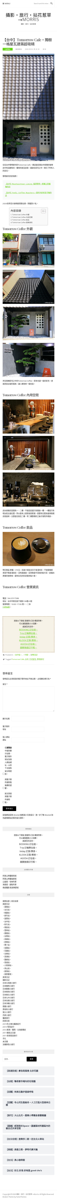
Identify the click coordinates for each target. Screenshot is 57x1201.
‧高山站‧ (7, 968)
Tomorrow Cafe (18, 659)
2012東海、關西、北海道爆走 (14, 1030)
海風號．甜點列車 (9, 884)
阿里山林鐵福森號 (9, 879)
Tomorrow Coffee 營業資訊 (22, 222)
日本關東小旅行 (9, 989)
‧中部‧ (26, 655)
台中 (26, 659)
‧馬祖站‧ (7, 962)
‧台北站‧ (7, 910)
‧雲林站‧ (7, 930)
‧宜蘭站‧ (7, 948)
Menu (7, 3)
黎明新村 (40, 659)
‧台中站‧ (7, 49)
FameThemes (21, 1197)
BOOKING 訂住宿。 (28, 629)
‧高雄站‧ (7, 939)
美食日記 (6, 977)
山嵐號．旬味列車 (9, 881)
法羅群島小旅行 (9, 1044)
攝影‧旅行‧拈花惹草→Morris (28, 17)
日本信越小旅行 (9, 1000)
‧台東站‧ (7, 953)
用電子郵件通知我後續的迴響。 (8, 783)
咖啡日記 (33, 655)
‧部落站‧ (7, 971)
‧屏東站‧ (7, 942)
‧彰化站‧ (7, 924)
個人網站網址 (6, 738)
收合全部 (14, 901)
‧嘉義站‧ (7, 933)
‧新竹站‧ (7, 915)
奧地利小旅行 (8, 1009)
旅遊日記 (6, 904)
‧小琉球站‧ (8, 965)
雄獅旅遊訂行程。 (28, 647)
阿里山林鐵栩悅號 (9, 876)
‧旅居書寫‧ (8, 974)
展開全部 (6, 901)
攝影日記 (6, 980)
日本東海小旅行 (9, 992)
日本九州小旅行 (9, 997)
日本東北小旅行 (9, 995)
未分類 (5, 1041)
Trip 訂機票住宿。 (28, 633)
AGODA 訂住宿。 (28, 644)
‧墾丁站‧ (7, 945)
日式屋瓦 (32, 659)
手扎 (4, 1038)
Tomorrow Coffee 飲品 (20, 220)
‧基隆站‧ (7, 907)
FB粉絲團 (6, 607)
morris (19, 49)
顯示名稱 (6, 718)
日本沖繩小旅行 (9, 1003)
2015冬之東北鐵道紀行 (12, 1024)
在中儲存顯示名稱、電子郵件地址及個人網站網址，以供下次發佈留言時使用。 (8, 760)
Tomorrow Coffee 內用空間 (22, 217)
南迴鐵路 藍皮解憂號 (11, 887)
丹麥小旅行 (7, 1015)
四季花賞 (6, 1021)
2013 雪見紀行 (8, 1027)
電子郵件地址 (6, 727)
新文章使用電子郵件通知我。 (8, 798)
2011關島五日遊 (9, 1033)
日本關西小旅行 (9, 986)
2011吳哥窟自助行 (10, 1035)
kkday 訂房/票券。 (28, 636)
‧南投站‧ (7, 927)
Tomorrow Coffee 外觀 (20, 214)
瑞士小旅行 (7, 1012)
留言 (5, 684)
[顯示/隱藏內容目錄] (42, 211)
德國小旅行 (7, 1006)
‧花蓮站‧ (7, 951)
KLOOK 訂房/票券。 (28, 640)
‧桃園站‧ (7, 913)
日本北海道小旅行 (9, 983)
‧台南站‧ (7, 936)
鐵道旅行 (6, 1018)
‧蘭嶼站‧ (7, 959)
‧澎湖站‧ (7, 956)
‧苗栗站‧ (7, 918)
